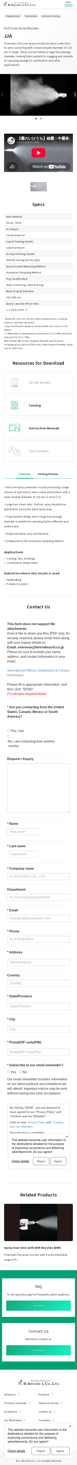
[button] (36, 118)
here (24, 318)
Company (45, 1420)
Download (10, 1411)
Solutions (10, 1394)
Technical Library (49, 1403)
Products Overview (15, 1403)
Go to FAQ (38, 1305)
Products (44, 1394)
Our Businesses (13, 1420)
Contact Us (38, 1350)
